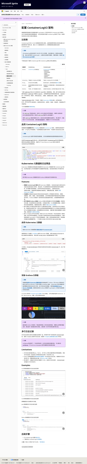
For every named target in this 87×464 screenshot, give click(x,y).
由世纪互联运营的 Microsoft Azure (43, 462)
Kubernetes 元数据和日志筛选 (78, 29)
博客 (64, 462)
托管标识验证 (39, 229)
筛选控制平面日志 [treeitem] (10, 73)
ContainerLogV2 (46, 69)
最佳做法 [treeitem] (6, 55)
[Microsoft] (2, 11)
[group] (43, 154)
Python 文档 (44, 358)
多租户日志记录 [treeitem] (10, 80)
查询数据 (39, 439)
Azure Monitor (29, 23)
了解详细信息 (42, 442)
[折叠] (16, 22)
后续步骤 (73, 32)
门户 (78, 14)
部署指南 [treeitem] (6, 50)
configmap (25, 345)
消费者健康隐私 (78, 462)
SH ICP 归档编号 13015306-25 (8, 462)
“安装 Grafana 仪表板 (51, 204)
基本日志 (57, 82)
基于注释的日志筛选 (34, 212)
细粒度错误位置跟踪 (39, 356)
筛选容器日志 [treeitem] (9, 71)
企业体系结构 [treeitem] (6, 101)
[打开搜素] (84, 11)
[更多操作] (64, 24)
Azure (23, 23)
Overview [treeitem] (7, 48)
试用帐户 (83, 14)
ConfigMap (36, 128)
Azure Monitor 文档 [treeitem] (7, 27)
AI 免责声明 (54, 462)
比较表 (73, 26)
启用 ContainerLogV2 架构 (77, 27)
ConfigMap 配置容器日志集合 (51, 336)
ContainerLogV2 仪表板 (35, 293)
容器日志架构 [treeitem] (9, 76)
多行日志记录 (41, 119)
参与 (69, 462)
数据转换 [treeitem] (8, 78)
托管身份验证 (32, 106)
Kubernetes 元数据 (47, 100)
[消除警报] (84, 3)
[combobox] (9, 25)
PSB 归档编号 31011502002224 (22, 462)
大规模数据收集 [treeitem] (10, 83)
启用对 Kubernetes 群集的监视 (34, 282)
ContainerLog (31, 69)
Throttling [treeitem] (9, 85)
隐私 (32, 462)
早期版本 (60, 462)
